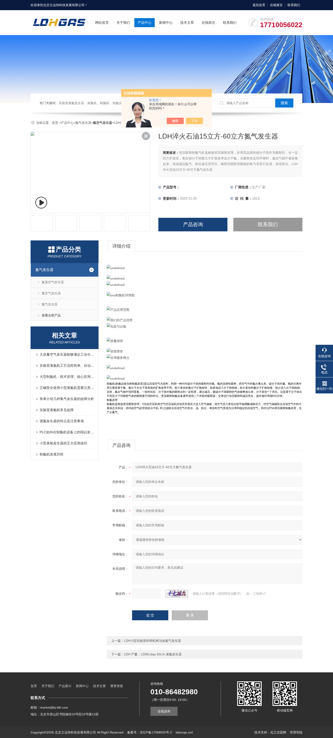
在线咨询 (164, 711)
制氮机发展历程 (51, 454)
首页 (55, 123)
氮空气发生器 (51, 293)
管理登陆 (296, 732)
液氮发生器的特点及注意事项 (62, 421)
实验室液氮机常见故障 (57, 410)
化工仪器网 (278, 732)
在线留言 (276, 5)
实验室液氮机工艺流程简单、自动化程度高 (67, 365)
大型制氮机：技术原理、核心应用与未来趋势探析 (67, 377)
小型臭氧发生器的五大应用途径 (63, 443)
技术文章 (187, 22)
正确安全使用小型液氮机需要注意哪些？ (67, 388)
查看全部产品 (51, 315)
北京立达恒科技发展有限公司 (63, 5)
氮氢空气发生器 (53, 282)
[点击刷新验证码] (176, 593)
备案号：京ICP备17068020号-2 (149, 732)
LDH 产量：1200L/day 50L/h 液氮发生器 (153, 654)
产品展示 (65, 686)
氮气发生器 (83, 123)
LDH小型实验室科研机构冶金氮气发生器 (152, 640)
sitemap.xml (184, 732)
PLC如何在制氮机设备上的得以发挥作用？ (67, 432)
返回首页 (259, 5)
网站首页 (102, 22)
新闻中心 (166, 22)
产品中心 (144, 22)
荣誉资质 (116, 686)
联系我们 (293, 5)
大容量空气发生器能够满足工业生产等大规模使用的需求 (67, 354)
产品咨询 (193, 224)
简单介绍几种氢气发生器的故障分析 (67, 399)
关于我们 (123, 22)
